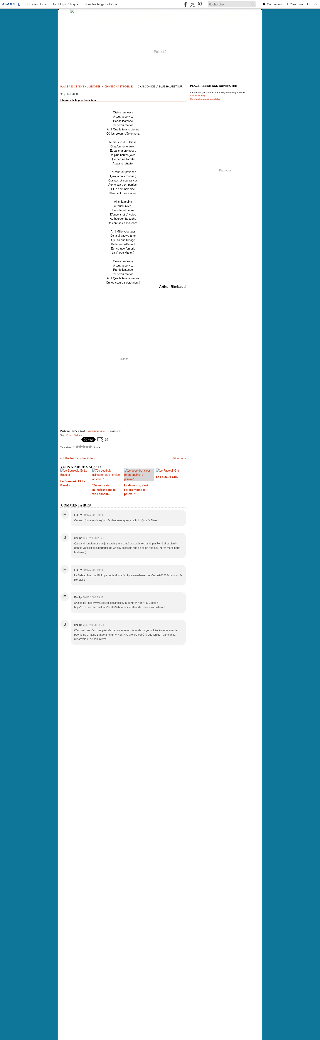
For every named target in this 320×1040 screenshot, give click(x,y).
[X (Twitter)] (192, 4)
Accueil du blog (197, 95)
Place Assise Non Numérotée (80, 86)
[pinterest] (199, 4)
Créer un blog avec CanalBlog (205, 99)
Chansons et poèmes (119, 86)
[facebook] (185, 4)
